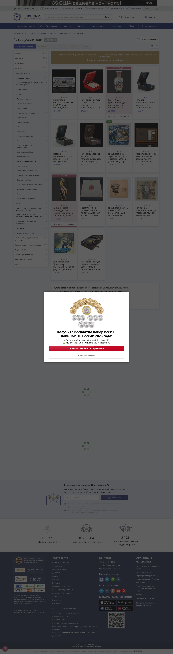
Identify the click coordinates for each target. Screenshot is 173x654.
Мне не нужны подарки (86, 356)
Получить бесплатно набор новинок (86, 348)
